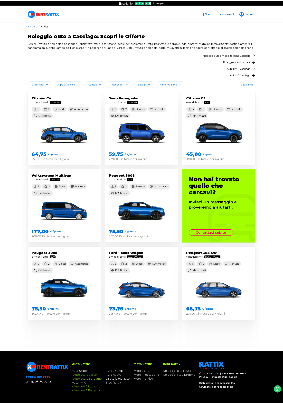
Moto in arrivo (143, 378)
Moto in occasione (146, 374)
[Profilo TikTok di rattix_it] (50, 381)
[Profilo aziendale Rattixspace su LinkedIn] (41, 381)
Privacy (203, 376)
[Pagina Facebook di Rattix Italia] (27, 381)
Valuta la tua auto (118, 378)
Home (31, 26)
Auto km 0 (79, 382)
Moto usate (141, 370)
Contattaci (227, 14)
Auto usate (79, 370)
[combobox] (40, 84)
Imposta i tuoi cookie (224, 376)
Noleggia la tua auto (177, 370)
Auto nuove (113, 374)
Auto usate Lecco (85, 374)
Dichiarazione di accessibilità (217, 383)
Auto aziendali (115, 370)
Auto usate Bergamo (87, 378)
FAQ (211, 14)
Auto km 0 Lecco (84, 386)
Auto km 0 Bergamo (87, 390)
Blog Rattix (113, 382)
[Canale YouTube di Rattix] (36, 381)
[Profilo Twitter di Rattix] (45, 381)
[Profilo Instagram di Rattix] (32, 381)
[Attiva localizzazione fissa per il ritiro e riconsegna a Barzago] (277, 389)
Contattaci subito (211, 232)
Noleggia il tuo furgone (179, 374)
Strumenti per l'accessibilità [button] (216, 386)
